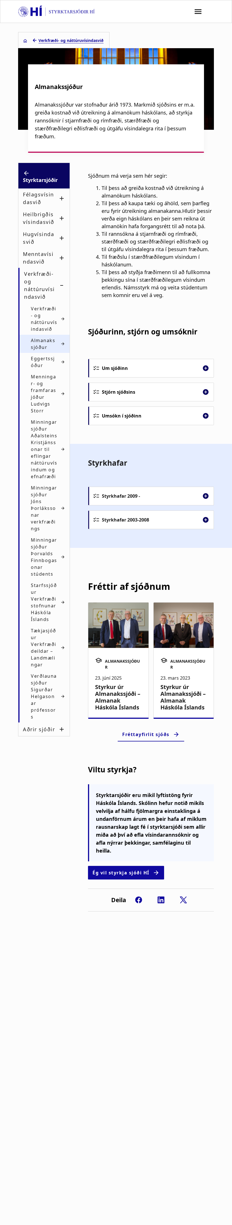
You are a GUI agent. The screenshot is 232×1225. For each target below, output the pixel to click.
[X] (183, 900)
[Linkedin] (161, 900)
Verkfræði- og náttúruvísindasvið (71, 40)
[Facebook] (138, 900)
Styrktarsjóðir (40, 180)
